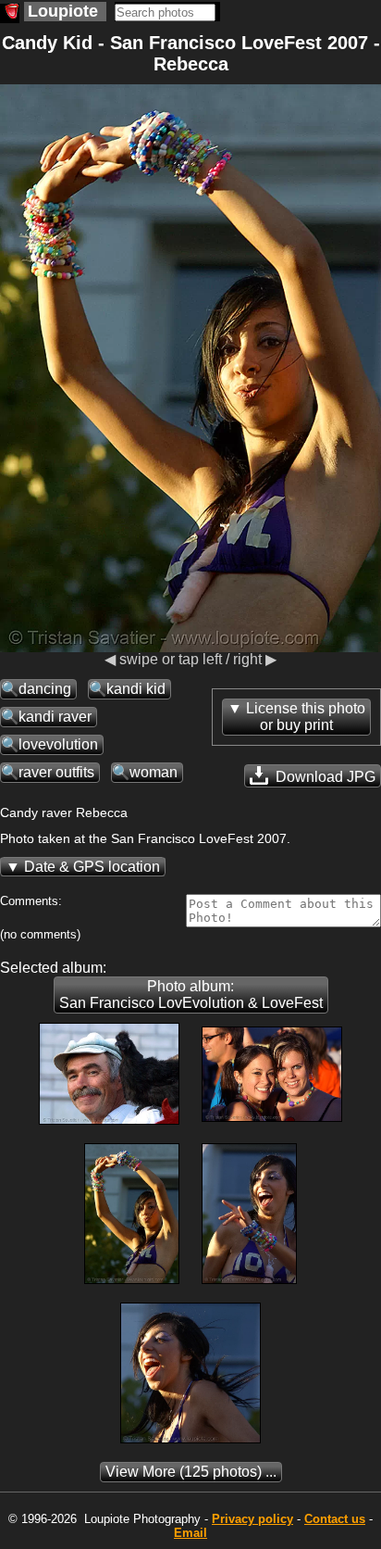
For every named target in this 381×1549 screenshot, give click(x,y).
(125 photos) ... (191, 1472)
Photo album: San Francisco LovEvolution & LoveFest (191, 994)
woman (153, 772)
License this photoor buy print (305, 716)
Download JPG (323, 777)
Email (190, 1533)
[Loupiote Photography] (9, 13)
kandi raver (55, 716)
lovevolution (58, 744)
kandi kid (136, 689)
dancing (44, 689)
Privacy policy (252, 1519)
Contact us (334, 1519)
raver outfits (56, 772)
